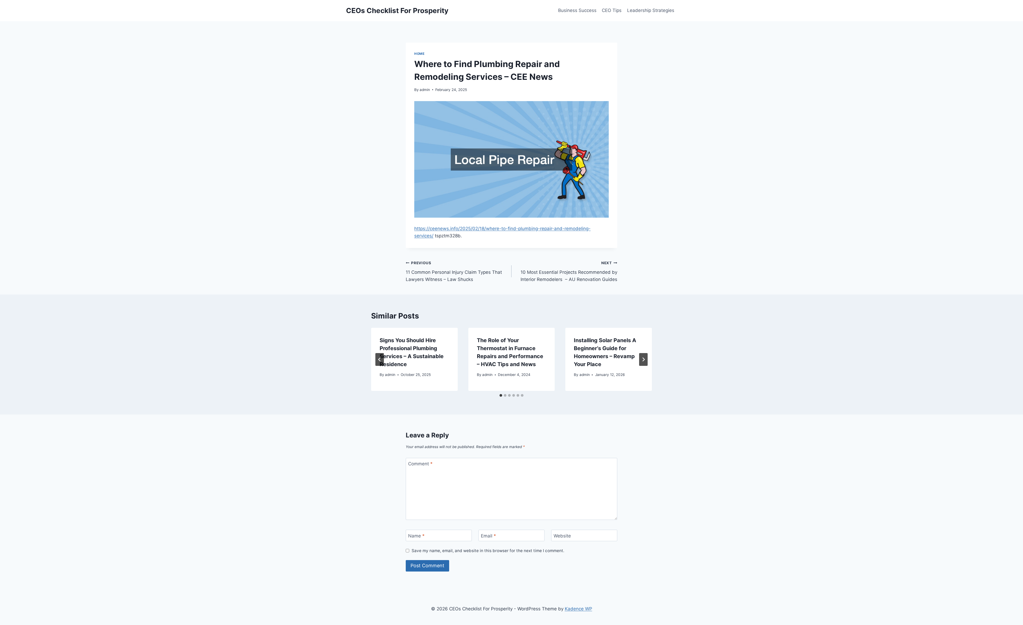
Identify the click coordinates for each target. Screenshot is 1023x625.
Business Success (577, 10)
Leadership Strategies (650, 10)
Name (416, 535)
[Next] (643, 359)
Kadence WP (578, 608)
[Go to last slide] (379, 359)
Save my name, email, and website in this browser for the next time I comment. (488, 550)
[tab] (501, 395)
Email (488, 535)
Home (419, 54)
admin (425, 90)
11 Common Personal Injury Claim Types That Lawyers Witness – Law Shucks (454, 271)
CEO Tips (612, 10)
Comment (420, 463)
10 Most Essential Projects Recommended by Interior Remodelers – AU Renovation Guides (569, 271)
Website (562, 535)
